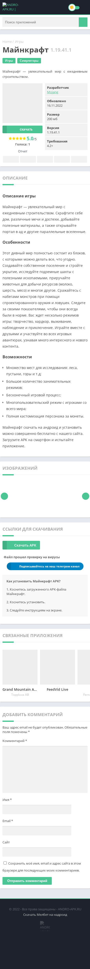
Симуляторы (29, 60)
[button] (83, 22)
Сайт (6, 842)
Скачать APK (25, 545)
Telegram (62, 159)
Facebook (11, 159)
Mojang (52, 92)
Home (7, 41)
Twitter (28, 159)
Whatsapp (79, 159)
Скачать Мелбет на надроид (45, 914)
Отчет (22, 151)
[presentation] (4, 496)
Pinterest (45, 159)
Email (7, 821)
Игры (19, 41)
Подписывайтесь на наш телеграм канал (49, 566)
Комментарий (14, 740)
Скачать (26, 129)
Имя (7, 799)
